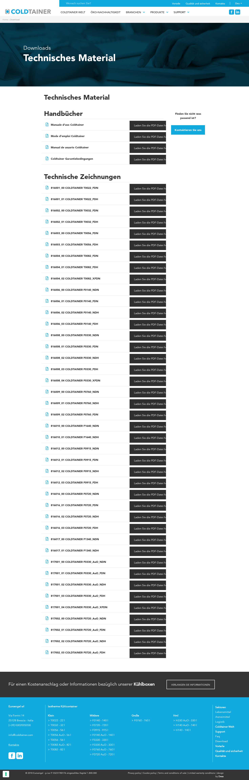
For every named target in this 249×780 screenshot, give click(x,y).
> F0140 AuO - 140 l (102, 735)
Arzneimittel (222, 717)
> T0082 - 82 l (56, 749)
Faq (217, 736)
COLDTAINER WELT (73, 12)
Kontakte (220, 3)
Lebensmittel (223, 712)
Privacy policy (135, 773)
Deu (237, 3)
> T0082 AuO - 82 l (59, 745)
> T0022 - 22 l (56, 720)
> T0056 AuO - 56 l (59, 735)
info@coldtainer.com (20, 735)
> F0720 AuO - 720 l (102, 754)
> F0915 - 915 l (99, 730)
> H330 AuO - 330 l (185, 720)
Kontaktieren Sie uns (188, 130)
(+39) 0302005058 (19, 725)
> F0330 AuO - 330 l (102, 745)
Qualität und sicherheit (198, 3)
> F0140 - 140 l (99, 720)
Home (5, 19)
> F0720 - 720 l (99, 725)
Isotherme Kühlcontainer (62, 706)
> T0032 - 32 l (56, 725)
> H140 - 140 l (182, 730)
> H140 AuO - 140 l (185, 725)
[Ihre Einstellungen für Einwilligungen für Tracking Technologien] (6, 774)
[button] (191, 684)
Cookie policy (149, 773)
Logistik (220, 722)
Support (179, 12)
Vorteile (176, 3)
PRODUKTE (157, 12)
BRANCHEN (133, 12)
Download (221, 741)
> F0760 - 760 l (141, 720)
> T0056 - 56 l (56, 730)
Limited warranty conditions (201, 773)
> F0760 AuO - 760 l (102, 749)
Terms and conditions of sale (172, 773)
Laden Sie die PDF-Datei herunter (150, 125)
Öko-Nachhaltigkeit (105, 12)
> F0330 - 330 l (99, 740)
